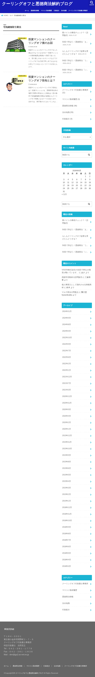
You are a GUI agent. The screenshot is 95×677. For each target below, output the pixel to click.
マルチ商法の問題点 (70, 292)
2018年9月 (66, 527)
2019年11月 (67, 442)
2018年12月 (67, 507)
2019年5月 (66, 475)
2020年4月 (66, 416)
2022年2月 (66, 364)
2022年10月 (67, 337)
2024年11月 (67, 311)
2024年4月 (66, 331)
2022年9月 (66, 344)
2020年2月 (66, 422)
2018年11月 (67, 514)
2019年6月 (66, 468)
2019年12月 (67, 435)
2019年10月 (67, 449)
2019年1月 (66, 501)
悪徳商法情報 (35, 10)
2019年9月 (66, 455)
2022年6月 (66, 357)
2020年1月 (66, 429)
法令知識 (64, 10)
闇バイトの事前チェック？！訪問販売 (75, 34)
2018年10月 (67, 520)
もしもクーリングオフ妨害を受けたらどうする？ (75, 52)
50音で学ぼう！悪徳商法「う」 (75, 62)
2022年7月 (66, 351)
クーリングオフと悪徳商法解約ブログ (37, 3)
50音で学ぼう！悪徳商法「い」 (75, 71)
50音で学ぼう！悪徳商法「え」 (75, 43)
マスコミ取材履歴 (46, 10)
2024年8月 (66, 324)
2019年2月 (66, 494)
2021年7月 (66, 383)
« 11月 (64, 194)
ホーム (27, 10)
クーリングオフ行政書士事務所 (78, 10)
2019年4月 (66, 481)
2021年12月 (67, 377)
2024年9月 (66, 318)
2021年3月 (66, 390)
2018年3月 (66, 566)
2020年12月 (67, 396)
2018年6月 (66, 547)
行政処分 (56, 10)
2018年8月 (66, 534)
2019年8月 (66, 462)
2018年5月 (66, 553)
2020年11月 (67, 403)
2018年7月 (66, 540)
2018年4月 (66, 560)
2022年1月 (66, 370)
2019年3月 (66, 488)
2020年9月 (66, 409)
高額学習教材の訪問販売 (72, 277)
